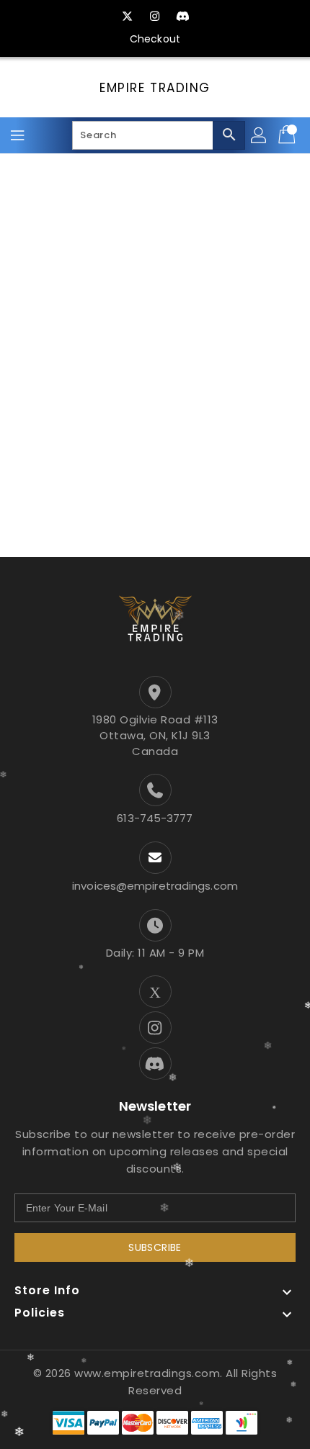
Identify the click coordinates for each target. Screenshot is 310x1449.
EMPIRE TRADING (155, 88)
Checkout (155, 39)
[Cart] (288, 135)
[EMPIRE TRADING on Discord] (182, 16)
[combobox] (158, 135)
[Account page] (259, 135)
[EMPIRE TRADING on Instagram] (155, 16)
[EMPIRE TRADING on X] (127, 16)
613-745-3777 (154, 818)
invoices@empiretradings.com (155, 885)
